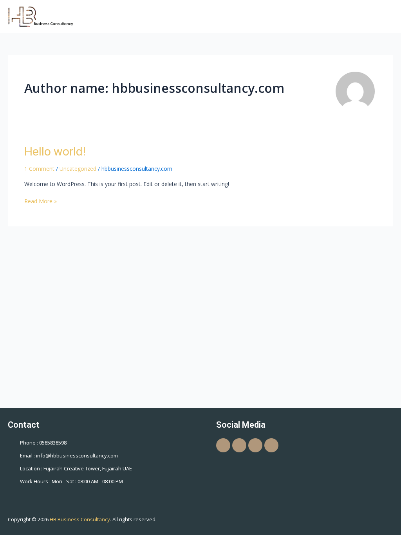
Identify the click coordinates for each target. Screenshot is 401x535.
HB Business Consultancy (80, 519)
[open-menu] (388, 16)
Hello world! (55, 151)
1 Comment (39, 168)
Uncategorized (78, 168)
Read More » (40, 201)
